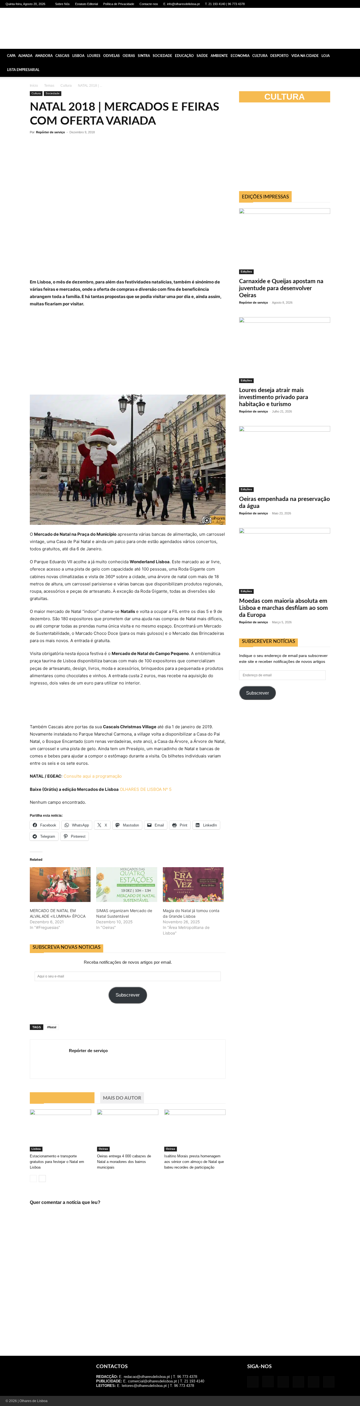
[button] (353, 56)
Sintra (144, 56)
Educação (184, 56)
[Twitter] (341, 4)
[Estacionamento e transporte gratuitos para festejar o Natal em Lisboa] (60, 1130)
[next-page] (42, 1178)
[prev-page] (33, 1178)
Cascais (62, 56)
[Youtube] (350, 4)
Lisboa (78, 56)
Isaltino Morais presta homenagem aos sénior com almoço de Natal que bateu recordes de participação (194, 1161)
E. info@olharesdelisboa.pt (181, 4)
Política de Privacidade (118, 4)
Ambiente (219, 56)
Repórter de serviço (50, 132)
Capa (11, 56)
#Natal (51, 1027)
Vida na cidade (305, 56)
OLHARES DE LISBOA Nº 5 (146, 789)
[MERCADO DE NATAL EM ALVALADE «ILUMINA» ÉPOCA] (60, 884)
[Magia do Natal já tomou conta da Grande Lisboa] (193, 884)
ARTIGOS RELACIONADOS (62, 1098)
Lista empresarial (23, 70)
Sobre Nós (62, 4)
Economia (240, 56)
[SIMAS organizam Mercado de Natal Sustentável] (126, 884)
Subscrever (128, 995)
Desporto (279, 56)
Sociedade (162, 56)
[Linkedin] (322, 4)
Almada (25, 56)
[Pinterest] (331, 4)
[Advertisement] (284, 754)
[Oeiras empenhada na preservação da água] (284, 459)
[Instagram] (313, 4)
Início (34, 86)
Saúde (202, 56)
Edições (246, 271)
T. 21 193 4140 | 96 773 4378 (225, 4)
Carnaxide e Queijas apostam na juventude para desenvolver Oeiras (281, 288)
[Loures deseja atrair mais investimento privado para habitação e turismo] (284, 350)
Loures (93, 56)
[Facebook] (304, 4)
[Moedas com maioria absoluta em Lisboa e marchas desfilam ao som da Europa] (284, 561)
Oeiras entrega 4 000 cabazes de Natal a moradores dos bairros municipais (124, 1161)
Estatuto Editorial (86, 4)
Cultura (259, 56)
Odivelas (111, 56)
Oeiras (129, 56)
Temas (49, 86)
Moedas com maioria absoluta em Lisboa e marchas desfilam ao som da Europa (283, 608)
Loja (325, 56)
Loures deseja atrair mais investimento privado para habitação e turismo (273, 397)
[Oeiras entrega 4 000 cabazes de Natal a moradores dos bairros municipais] (127, 1130)
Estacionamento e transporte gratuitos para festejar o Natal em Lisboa (57, 1161)
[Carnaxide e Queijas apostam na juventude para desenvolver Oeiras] (284, 241)
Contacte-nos (149, 4)
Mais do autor (122, 1098)
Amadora (44, 56)
